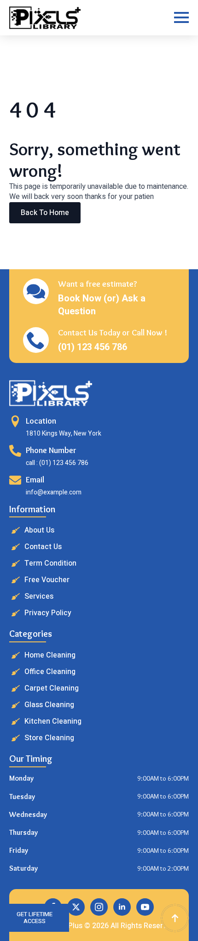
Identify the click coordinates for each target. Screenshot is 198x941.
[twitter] (76, 907)
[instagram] (99, 907)
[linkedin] (122, 907)
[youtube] (145, 907)
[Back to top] (175, 918)
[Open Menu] (181, 17)
